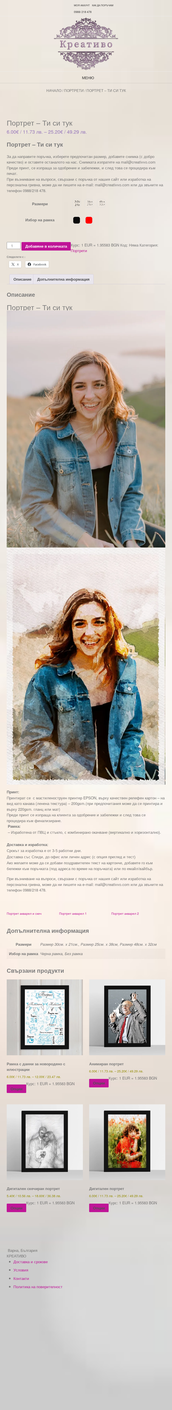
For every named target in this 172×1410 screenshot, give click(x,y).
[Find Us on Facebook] (69, 5)
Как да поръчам (102, 5)
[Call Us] (63, 5)
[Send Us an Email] (58, 5)
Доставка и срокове (30, 1261)
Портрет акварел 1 (73, 913)
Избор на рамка (39, 219)
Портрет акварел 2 (125, 913)
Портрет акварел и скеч (24, 913)
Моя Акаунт (82, 5)
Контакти (21, 1278)
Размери (40, 203)
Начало (53, 90)
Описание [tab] (22, 279)
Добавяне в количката (46, 246)
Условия (20, 1270)
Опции (16, 1088)
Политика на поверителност (37, 1286)
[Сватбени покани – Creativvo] (86, 43)
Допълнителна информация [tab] (63, 279)
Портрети (74, 90)
